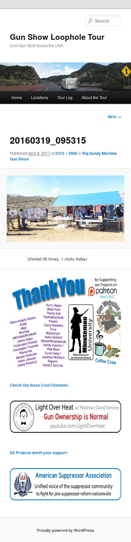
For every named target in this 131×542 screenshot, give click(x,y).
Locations (39, 97)
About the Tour (94, 97)
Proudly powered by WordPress (65, 530)
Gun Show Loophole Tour (57, 36)
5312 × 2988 (66, 153)
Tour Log (64, 97)
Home (16, 97)
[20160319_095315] (65, 208)
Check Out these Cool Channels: (39, 385)
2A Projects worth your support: (39, 452)
